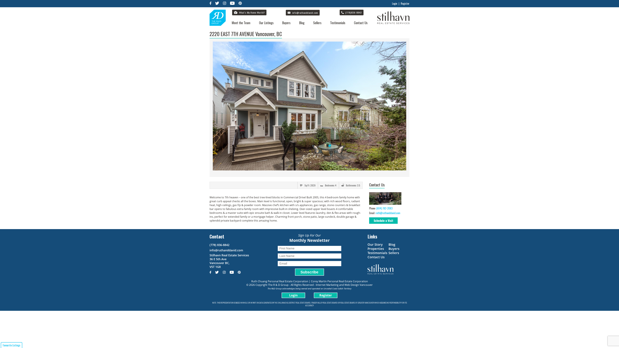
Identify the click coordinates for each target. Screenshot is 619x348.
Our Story (375, 244)
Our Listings (266, 22)
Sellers (317, 22)
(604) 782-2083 (384, 208)
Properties (376, 249)
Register (405, 3)
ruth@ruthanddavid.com (388, 213)
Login (394, 3)
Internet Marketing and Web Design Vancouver (344, 285)
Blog (302, 22)
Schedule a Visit (383, 220)
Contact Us (361, 22)
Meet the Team (241, 22)
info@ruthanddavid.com (226, 250)
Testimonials (337, 22)
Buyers (286, 22)
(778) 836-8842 (219, 245)
